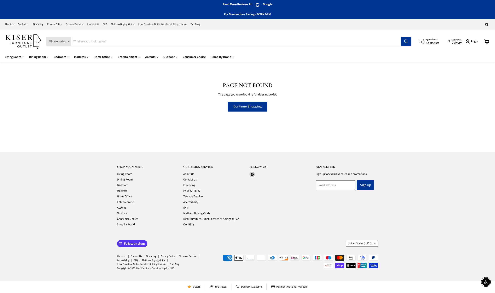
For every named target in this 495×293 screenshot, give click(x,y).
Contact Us (23, 24)
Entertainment (128, 57)
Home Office (102, 57)
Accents (150, 57)
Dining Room (37, 57)
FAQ (105, 24)
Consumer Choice (194, 57)
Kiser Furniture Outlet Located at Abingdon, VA (162, 24)
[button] (473, 41)
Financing (38, 24)
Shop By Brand (222, 57)
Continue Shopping (247, 106)
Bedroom (60, 57)
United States (360, 243)
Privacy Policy (54, 24)
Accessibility (93, 24)
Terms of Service (74, 24)
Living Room (13, 57)
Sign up (365, 185)
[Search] (406, 41)
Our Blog (195, 24)
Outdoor (169, 57)
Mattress (80, 57)
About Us (9, 24)
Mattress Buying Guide (122, 24)
